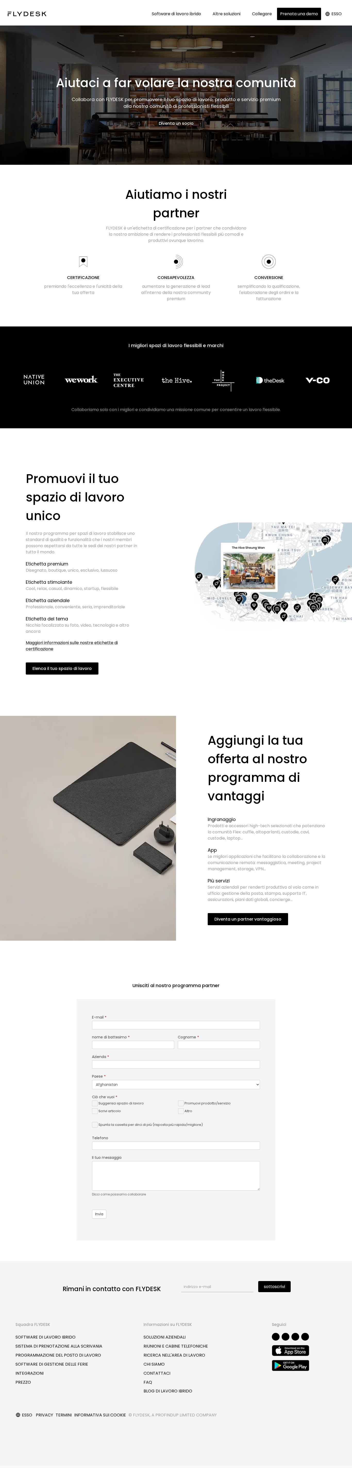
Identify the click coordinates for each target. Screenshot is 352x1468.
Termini (64, 1415)
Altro (188, 1111)
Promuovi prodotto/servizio (207, 1103)
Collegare (262, 14)
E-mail (99, 1017)
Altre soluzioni (227, 14)
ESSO (336, 14)
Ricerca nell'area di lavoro (174, 1355)
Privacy (44, 1415)
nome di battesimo (111, 1037)
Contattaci (157, 1373)
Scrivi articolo (109, 1111)
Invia (99, 1214)
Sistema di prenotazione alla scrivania (58, 1346)
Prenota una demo (299, 14)
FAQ (148, 1382)
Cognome (188, 1037)
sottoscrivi (274, 1287)
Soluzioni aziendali (165, 1337)
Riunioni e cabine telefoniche (176, 1346)
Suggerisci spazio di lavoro (121, 1103)
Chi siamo (154, 1364)
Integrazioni (29, 1373)
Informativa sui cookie (100, 1415)
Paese (99, 1076)
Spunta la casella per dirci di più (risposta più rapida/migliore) (150, 1124)
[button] (176, 123)
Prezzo (23, 1382)
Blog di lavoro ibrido (168, 1391)
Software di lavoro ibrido (177, 14)
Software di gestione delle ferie (51, 1364)
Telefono (100, 1138)
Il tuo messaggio (107, 1157)
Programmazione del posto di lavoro (58, 1355)
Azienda (100, 1056)
